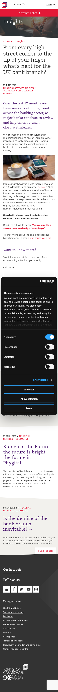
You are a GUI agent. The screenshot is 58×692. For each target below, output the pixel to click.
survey (41, 187)
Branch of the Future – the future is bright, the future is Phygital (28, 455)
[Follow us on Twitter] (21, 589)
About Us (19, 4)
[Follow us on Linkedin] (6, 589)
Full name (8, 267)
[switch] (49, 346)
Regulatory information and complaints (21, 645)
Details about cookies (13, 624)
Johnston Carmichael (4, 5)
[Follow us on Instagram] (36, 589)
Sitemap (7, 632)
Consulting (22, 439)
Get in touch (12, 569)
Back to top (46, 550)
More (49, 4)
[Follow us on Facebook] (14, 589)
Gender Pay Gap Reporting (15, 649)
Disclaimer (8, 616)
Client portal (9, 637)
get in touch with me (39, 238)
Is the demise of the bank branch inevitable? (25, 524)
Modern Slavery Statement (15, 620)
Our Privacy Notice (12, 608)
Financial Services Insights (18, 88)
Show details (40, 379)
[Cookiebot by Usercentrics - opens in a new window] (41, 282)
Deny (29, 408)
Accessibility (9, 628)
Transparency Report (13, 641)
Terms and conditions (13, 612)
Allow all (29, 389)
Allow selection (29, 398)
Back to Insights (16, 41)
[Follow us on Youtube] (28, 589)
